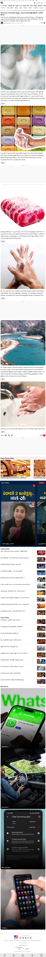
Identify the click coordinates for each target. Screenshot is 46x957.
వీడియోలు (30, 7)
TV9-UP (36, 0)
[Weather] (36, 3)
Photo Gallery (9, 10)
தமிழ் (26, 0)
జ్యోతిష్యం (16, 7)
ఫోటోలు (28, 5)
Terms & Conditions (23, 942)
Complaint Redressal (26, 940)
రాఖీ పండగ (4, 7)
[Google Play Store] (19, 948)
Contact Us (6, 940)
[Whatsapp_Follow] (11, 435)
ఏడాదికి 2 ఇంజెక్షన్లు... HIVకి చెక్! (8, 543)
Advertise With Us (17, 940)
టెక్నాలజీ (20, 7)
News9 (2, 0)
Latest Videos (5, 617)
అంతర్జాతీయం (35, 7)
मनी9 (33, 0)
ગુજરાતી (16, 0)
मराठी (13, 0)
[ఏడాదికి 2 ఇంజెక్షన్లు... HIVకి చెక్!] (18, 515)
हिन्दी (5, 0)
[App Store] (26, 949)
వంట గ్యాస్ (41, 7)
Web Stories (4, 686)
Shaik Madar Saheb (7, 23)
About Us (11, 940)
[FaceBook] (20, 938)
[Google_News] (8, 435)
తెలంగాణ (20, 5)
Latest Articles (5, 549)
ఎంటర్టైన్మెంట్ (10, 5)
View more (41, 482)
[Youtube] (5, 435)
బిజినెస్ (31, 5)
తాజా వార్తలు (5, 5)
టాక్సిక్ (8, 7)
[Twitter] (23, 938)
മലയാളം (29, 0)
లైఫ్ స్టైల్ (24, 5)
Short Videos (5, 483)
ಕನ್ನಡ (9, 0)
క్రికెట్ (13, 5)
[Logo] (2, 3)
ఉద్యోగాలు (12, 7)
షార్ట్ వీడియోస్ (40, 5)
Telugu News (3, 10)
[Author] (2, 23)
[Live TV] (41, 3)
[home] (1, 5)
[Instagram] (25, 938)
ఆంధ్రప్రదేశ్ (16, 5)
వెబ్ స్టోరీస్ (35, 5)
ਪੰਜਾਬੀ (22, 0)
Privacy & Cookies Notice (36, 940)
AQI (39, 2)
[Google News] (31, 938)
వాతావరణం (25, 7)
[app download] (34, 3)
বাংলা (19, 0)
